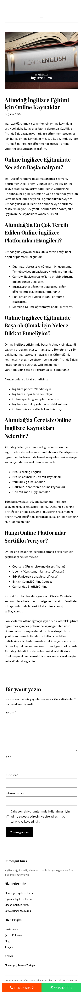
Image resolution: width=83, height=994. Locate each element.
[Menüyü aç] (41, 16)
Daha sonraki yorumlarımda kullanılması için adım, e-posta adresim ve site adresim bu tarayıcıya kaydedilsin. (40, 816)
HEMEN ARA (22, 988)
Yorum (11, 712)
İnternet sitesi (15, 793)
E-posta (12, 775)
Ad (8, 757)
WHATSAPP (61, 988)
